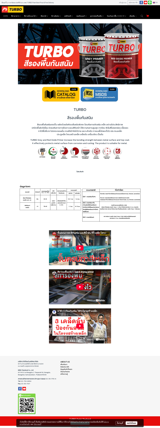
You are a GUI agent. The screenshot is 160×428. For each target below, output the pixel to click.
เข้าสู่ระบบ (122, 3)
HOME (5, 16)
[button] (142, 16)
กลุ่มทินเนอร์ (80, 16)
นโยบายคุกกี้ (37, 424)
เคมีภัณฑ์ (67, 16)
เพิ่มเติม (132, 16)
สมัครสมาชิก (133, 3)
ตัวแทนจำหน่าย (65, 372)
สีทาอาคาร (15, 16)
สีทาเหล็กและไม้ (30, 16)
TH (156, 2)
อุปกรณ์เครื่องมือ (96, 16)
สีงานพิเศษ (55, 16)
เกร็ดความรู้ (64, 374)
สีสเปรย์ (44, 16)
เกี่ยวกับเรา (63, 364)
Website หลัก (64, 367)
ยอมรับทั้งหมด (131, 423)
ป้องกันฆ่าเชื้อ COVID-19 (116, 16)
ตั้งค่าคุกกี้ (120, 423)
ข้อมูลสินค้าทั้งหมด (66, 369)
